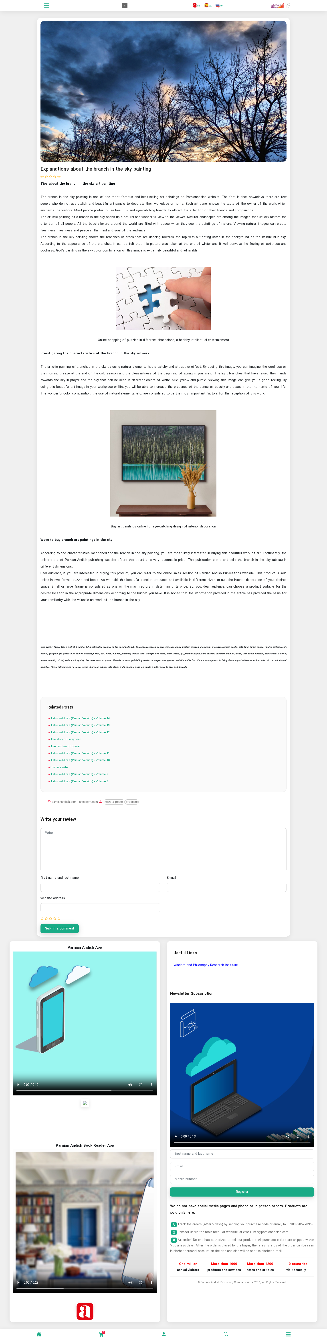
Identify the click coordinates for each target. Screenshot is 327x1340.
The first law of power (65, 746)
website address (52, 898)
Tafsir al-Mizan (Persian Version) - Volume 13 (80, 725)
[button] (163, 1334)
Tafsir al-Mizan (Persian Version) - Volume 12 (80, 732)
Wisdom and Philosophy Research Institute (206, 965)
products (132, 802)
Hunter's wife (59, 767)
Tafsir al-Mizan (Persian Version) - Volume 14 (80, 718)
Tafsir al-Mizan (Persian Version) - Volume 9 (79, 774)
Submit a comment (59, 928)
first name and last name (59, 877)
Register (242, 1192)
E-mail (171, 877)
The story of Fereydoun (65, 739)
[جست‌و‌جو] (226, 1334)
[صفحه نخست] (38, 1334)
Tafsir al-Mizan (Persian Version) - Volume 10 (80, 760)
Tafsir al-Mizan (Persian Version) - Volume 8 (79, 781)
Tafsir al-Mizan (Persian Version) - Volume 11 (80, 753)
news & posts (114, 802)
